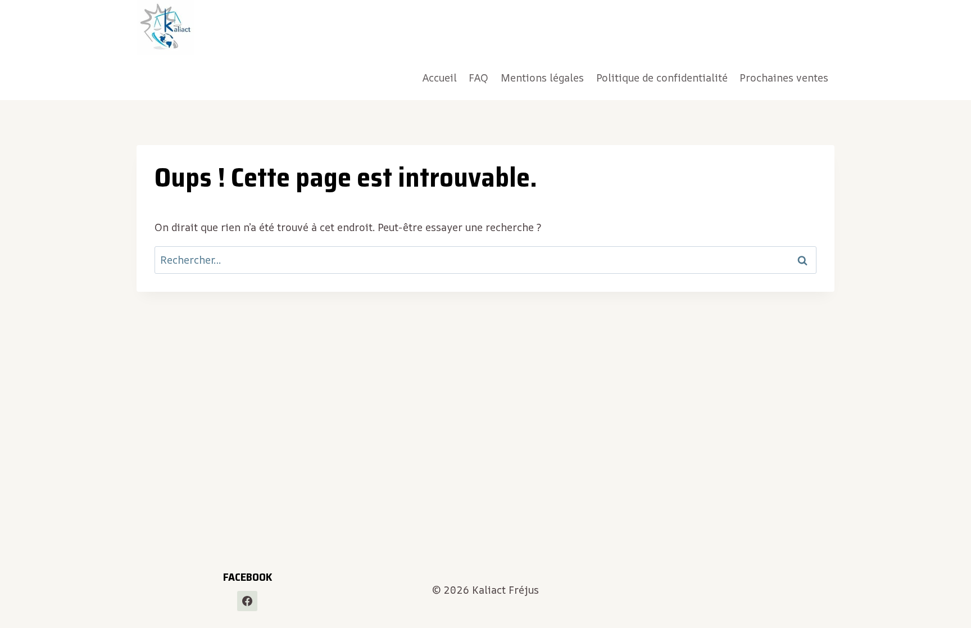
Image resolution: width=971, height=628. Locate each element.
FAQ (478, 77)
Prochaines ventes (783, 77)
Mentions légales (542, 77)
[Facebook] (247, 601)
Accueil (440, 77)
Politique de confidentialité (662, 77)
